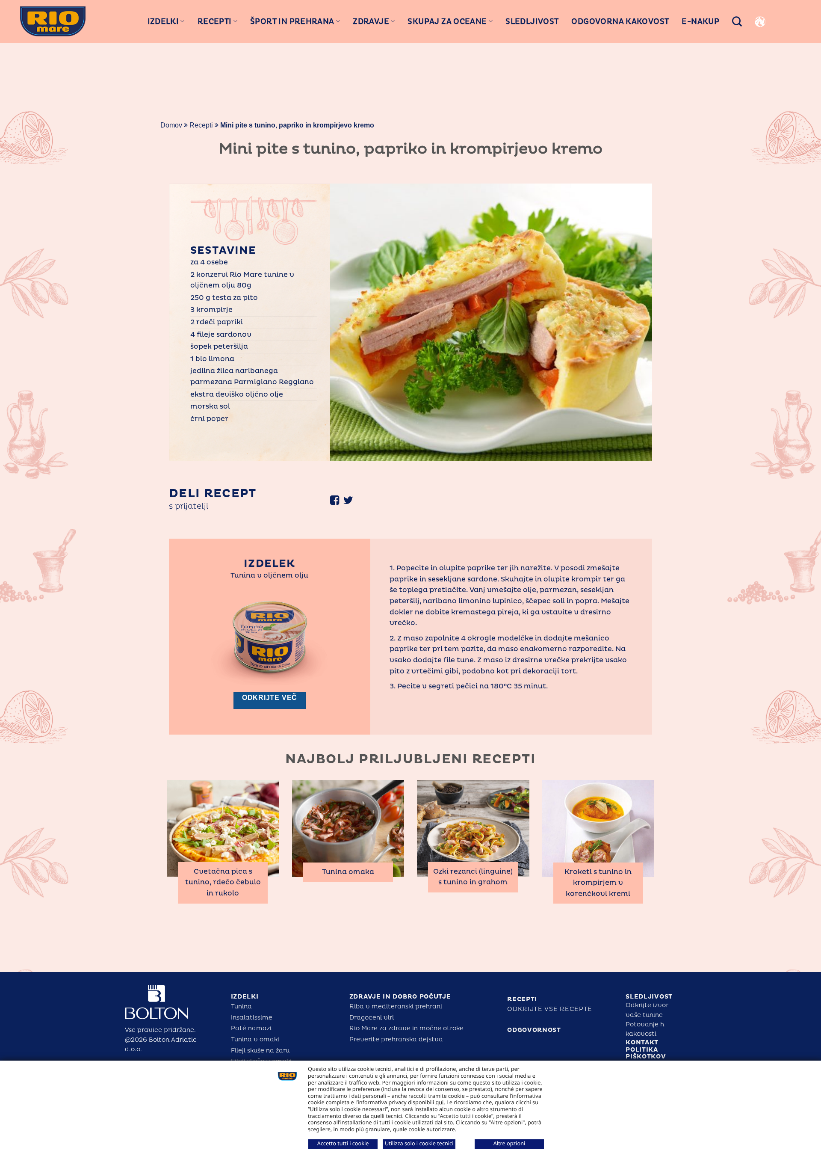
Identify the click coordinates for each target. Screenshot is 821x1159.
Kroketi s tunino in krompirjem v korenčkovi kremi (598, 883)
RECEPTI (522, 999)
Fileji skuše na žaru (260, 1050)
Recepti (215, 21)
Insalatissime (251, 1017)
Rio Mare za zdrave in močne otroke (406, 1028)
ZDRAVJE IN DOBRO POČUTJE (400, 996)
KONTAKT (642, 1042)
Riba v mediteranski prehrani (395, 1006)
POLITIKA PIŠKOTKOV (646, 1053)
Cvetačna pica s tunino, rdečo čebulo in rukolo (223, 882)
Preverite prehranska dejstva (396, 1039)
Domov (171, 125)
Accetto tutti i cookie (343, 1143)
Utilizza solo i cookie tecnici (419, 1143)
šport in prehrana (292, 21)
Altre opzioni (509, 1143)
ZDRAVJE (371, 21)
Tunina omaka (348, 872)
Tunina (241, 1006)
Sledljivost (531, 21)
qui (440, 1102)
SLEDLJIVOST (649, 996)
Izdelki (163, 21)
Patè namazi (251, 1028)
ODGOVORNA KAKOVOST (620, 21)
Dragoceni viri (371, 1017)
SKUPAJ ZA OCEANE (447, 21)
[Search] (737, 21)
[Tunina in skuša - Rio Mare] (53, 21)
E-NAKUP (700, 21)
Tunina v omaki (255, 1039)
